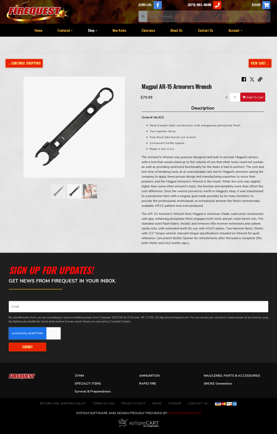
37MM (79, 376)
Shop (91, 30)
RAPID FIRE (147, 384)
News (157, 403)
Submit (27, 346)
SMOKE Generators (218, 384)
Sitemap (175, 403)
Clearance (148, 30)
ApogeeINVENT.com (184, 413)
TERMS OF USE (103, 403)
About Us (176, 30)
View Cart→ (260, 63)
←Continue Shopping (24, 63)
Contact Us (205, 30)
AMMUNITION (149, 376)
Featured (64, 30)
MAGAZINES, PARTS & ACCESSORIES (232, 376)
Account (234, 30)
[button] (17, 129)
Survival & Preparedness (93, 391)
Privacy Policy (133, 403)
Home (38, 30)
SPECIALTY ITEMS (88, 384)
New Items (119, 30)
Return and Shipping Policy (63, 403)
